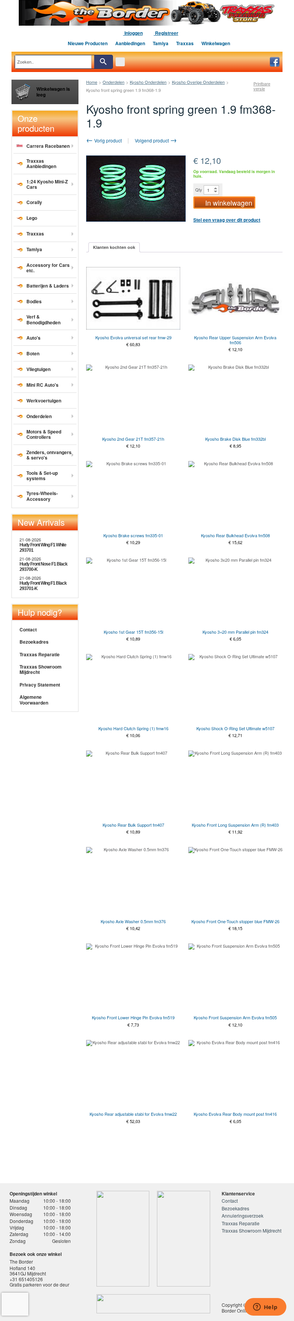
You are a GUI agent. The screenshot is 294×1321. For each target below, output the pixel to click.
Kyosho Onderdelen (148, 82)
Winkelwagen (215, 43)
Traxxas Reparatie (40, 654)
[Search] (103, 62)
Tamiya (160, 43)
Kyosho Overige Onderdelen (198, 82)
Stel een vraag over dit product (226, 219)
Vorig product (107, 140)
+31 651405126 (26, 1279)
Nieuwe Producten (88, 43)
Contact (28, 629)
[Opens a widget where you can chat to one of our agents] (265, 1307)
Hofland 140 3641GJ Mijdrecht (28, 1271)
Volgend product (152, 140)
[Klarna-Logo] (67, 1304)
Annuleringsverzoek (242, 1215)
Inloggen (133, 32)
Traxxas (185, 43)
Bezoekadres (34, 641)
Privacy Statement (40, 684)
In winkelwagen (228, 203)
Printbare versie (261, 86)
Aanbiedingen (130, 43)
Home (91, 82)
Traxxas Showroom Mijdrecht (41, 669)
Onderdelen (113, 82)
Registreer (166, 32)
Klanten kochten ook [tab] (114, 247)
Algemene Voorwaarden (34, 699)
